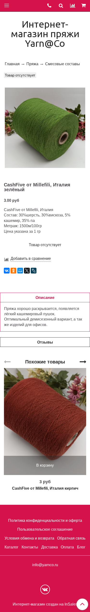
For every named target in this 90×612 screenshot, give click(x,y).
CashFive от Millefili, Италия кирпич (45, 488)
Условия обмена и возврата (29, 538)
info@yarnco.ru (45, 565)
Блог (81, 547)
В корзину (45, 465)
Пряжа (32, 64)
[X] (27, 270)
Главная (12, 64)
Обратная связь (71, 538)
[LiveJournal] (33, 270)
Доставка (49, 547)
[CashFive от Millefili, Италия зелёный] (45, 128)
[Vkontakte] (45, 589)
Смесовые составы (62, 64)
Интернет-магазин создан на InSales (45, 604)
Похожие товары (45, 361)
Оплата (67, 547)
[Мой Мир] (20, 270)
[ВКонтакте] (7, 270)
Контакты (30, 547)
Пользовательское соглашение (45, 529)
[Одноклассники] (13, 270)
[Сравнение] (72, 6)
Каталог (11, 547)
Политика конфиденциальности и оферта (45, 520)
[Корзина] (84, 6)
